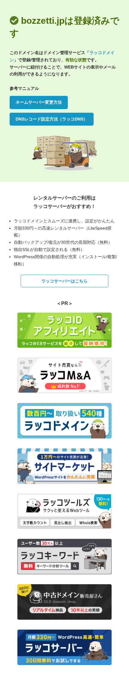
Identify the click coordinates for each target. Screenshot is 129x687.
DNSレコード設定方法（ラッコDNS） (52, 119)
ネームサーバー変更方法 (39, 102)
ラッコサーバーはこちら (64, 281)
